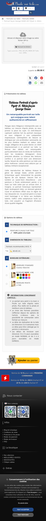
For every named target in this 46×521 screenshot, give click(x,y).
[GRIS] (20, 275)
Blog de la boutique (10, 430)
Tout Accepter (23, 509)
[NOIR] (18, 275)
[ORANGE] (29, 275)
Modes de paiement (10, 437)
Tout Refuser (23, 514)
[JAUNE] (18, 278)
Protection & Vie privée (12, 435)
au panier (28, 360)
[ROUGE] (26, 275)
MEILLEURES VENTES (12, 457)
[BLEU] (23, 278)
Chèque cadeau (9, 462)
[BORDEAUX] (23, 275)
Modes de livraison (10, 439)
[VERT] (20, 278)
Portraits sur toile (13, 19)
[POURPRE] (26, 278)
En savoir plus (23, 503)
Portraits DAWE (28, 19)
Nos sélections (9, 455)
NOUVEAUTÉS (9, 460)
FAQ (5, 441)
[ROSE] (29, 278)
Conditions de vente (10, 432)
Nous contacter (12, 403)
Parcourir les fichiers (24, 47)
